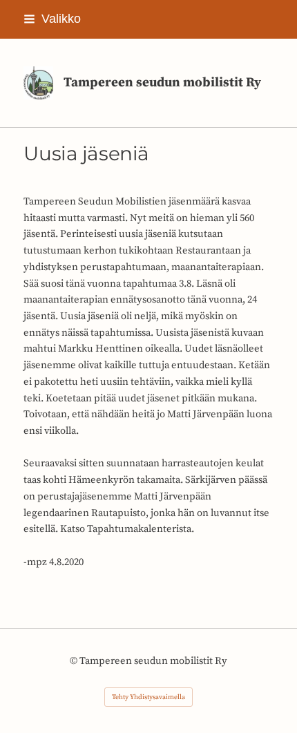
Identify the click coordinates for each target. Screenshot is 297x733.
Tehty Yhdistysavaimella (148, 697)
